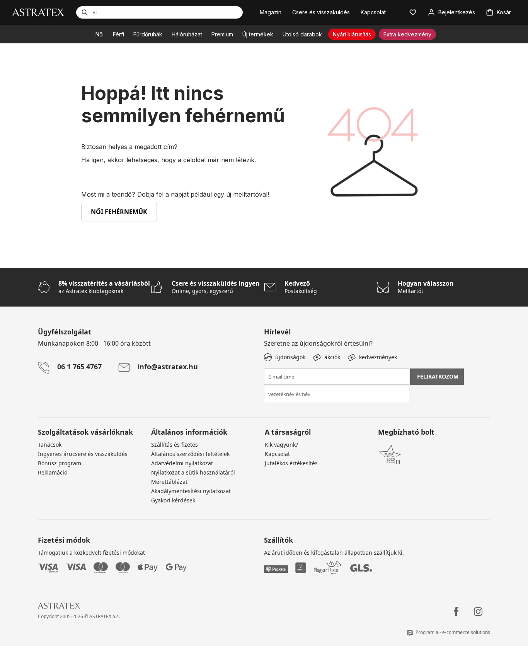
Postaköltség (300, 287)
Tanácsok (49, 444)
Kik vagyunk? (281, 444)
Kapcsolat (277, 454)
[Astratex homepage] (38, 12)
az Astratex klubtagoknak (104, 287)
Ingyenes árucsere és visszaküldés (83, 454)
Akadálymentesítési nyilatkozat (191, 491)
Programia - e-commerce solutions (453, 632)
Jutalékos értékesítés (291, 463)
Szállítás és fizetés (174, 444)
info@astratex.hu (168, 366)
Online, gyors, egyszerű (216, 287)
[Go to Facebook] (456, 611)
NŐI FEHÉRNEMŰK (119, 211)
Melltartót (426, 287)
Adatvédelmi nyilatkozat (182, 463)
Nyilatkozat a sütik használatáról (193, 472)
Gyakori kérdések (173, 500)
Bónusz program (59, 463)
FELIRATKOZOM (437, 376)
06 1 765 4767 (79, 366)
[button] (412, 12)
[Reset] (202, 12)
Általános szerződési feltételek (190, 454)
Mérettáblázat (169, 481)
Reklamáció (52, 472)
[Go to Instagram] (478, 611)
